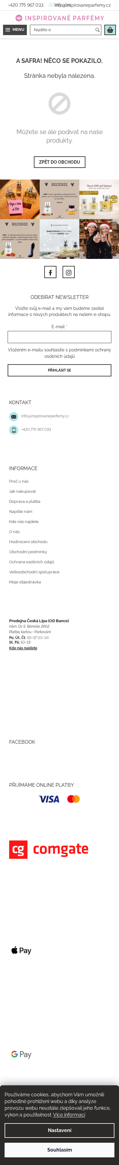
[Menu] (15, 30)
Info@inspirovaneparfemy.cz (45, 419)
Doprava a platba (24, 504)
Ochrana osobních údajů (31, 564)
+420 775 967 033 (36, 432)
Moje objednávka (25, 584)
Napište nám (20, 514)
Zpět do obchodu (57, 162)
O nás (14, 534)
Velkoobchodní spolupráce (34, 574)
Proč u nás (18, 484)
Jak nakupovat (22, 494)
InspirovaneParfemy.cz (48, 269)
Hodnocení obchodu (28, 544)
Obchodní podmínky (28, 554)
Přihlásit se (57, 373)
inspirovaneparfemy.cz (66, 269)
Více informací (87, 1115)
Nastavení (57, 1130)
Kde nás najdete (24, 524)
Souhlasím (57, 1150)
